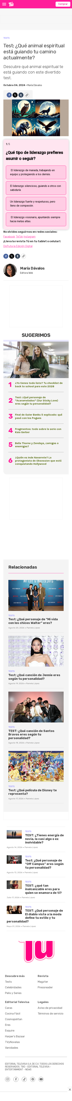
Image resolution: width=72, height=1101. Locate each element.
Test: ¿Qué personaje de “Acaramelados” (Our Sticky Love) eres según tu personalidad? (36, 400)
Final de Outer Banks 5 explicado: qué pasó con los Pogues (38, 416)
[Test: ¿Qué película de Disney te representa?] (36, 766)
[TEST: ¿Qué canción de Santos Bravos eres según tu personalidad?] (36, 707)
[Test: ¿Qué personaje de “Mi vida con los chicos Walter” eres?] (36, 595)
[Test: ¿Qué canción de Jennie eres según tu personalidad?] (36, 651)
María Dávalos (34, 85)
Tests (6, 38)
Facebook (9, 236)
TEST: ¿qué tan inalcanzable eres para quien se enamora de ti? (43, 889)
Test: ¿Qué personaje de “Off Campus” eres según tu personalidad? (44, 864)
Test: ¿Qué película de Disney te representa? (32, 792)
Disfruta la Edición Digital (17, 246)
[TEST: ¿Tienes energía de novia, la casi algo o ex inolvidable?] (14, 834)
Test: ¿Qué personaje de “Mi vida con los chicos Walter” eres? (33, 621)
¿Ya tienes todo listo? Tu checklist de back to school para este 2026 (39, 384)
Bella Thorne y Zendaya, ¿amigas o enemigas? (37, 445)
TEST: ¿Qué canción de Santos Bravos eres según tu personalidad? (31, 734)
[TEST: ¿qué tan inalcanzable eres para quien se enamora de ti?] (14, 884)
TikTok (19, 236)
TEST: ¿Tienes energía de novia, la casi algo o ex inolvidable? (44, 838)
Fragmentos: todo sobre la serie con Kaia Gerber (38, 430)
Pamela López (33, 628)
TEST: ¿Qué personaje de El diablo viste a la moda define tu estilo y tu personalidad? (35, 916)
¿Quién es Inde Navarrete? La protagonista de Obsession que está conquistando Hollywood (38, 460)
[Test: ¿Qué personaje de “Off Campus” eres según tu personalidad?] (14, 859)
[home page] (11, 4)
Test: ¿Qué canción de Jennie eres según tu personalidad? (34, 677)
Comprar (63, 4)
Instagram (29, 236)
